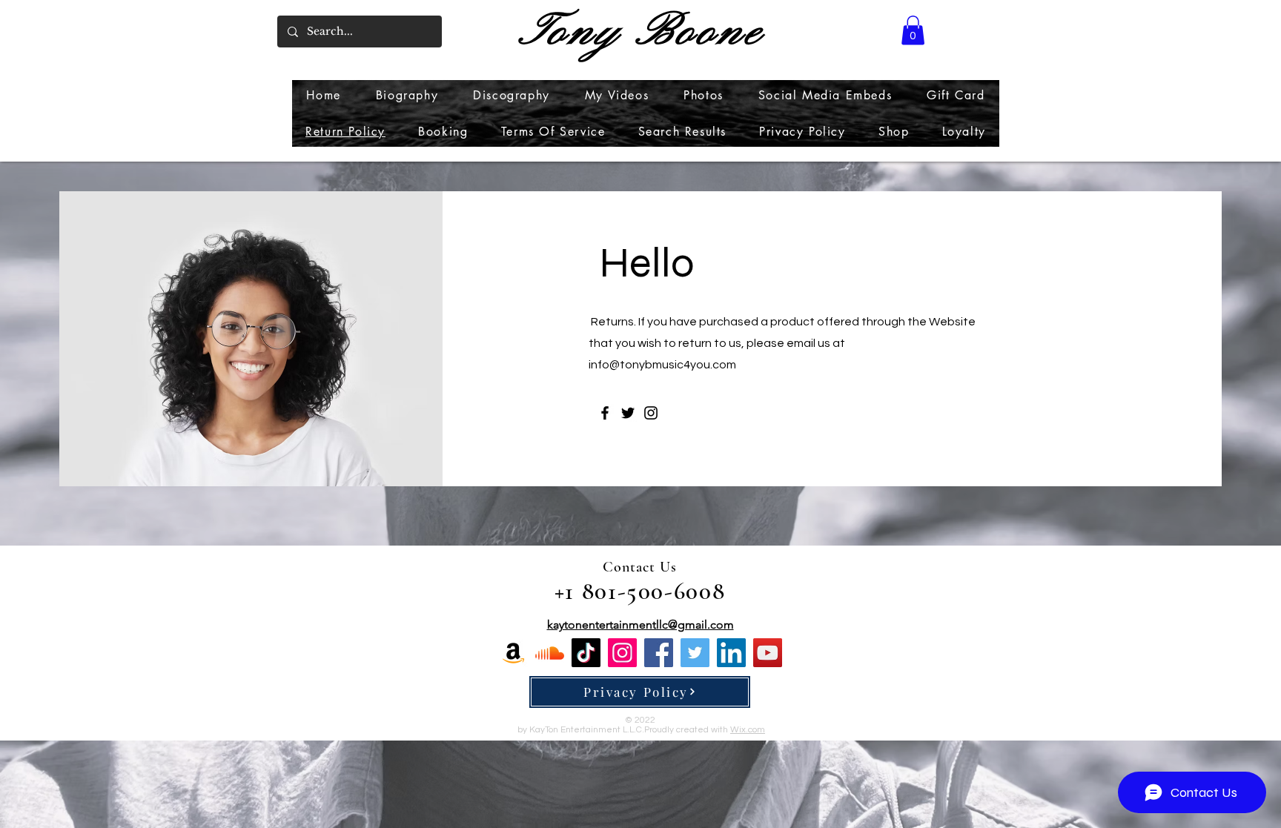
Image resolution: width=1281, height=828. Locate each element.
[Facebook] (605, 413)
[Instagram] (651, 413)
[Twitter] (628, 413)
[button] (913, 30)
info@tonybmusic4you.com (662, 365)
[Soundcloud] (549, 652)
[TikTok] (586, 652)
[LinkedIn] (731, 652)
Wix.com (747, 730)
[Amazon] (513, 652)
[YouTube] (767, 652)
